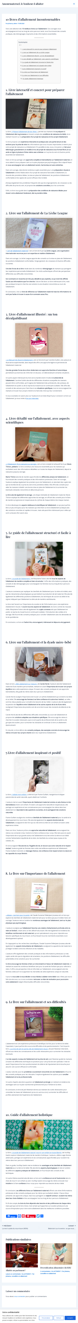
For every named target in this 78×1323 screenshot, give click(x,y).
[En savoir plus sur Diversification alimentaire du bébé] (56, 1254)
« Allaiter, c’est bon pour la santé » (18, 915)
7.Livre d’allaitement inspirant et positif (34, 69)
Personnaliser (46, 1318)
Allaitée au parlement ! (15, 1270)
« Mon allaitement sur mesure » (26, 684)
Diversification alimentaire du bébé (55, 1267)
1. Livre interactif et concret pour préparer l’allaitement (39, 49)
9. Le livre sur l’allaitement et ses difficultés (35, 75)
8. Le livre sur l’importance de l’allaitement (35, 72)
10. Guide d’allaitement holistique (32, 79)
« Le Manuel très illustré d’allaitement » (20, 360)
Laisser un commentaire (13, 1274)
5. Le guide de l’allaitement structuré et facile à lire (37, 62)
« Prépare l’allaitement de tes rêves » (24, 132)
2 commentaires (45, 1271)
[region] (39, 1316)
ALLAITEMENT (26, 1274)
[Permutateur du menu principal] (74, 4)
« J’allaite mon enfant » (19, 794)
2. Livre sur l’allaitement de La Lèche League (35, 52)
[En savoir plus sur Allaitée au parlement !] (22, 1255)
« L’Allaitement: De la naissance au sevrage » (21, 464)
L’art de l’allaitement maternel (17, 251)
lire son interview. (32, 398)
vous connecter (19, 1296)
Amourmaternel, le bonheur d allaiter (23, 3)
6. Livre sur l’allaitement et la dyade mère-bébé (36, 65)
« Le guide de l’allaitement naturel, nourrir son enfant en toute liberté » (36, 1153)
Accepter (70, 1318)
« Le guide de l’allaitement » (21, 579)
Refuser (58, 1318)
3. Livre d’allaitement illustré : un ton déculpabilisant (38, 56)
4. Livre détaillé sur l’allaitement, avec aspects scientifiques (40, 59)
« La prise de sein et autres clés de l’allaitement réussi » (29, 1049)
